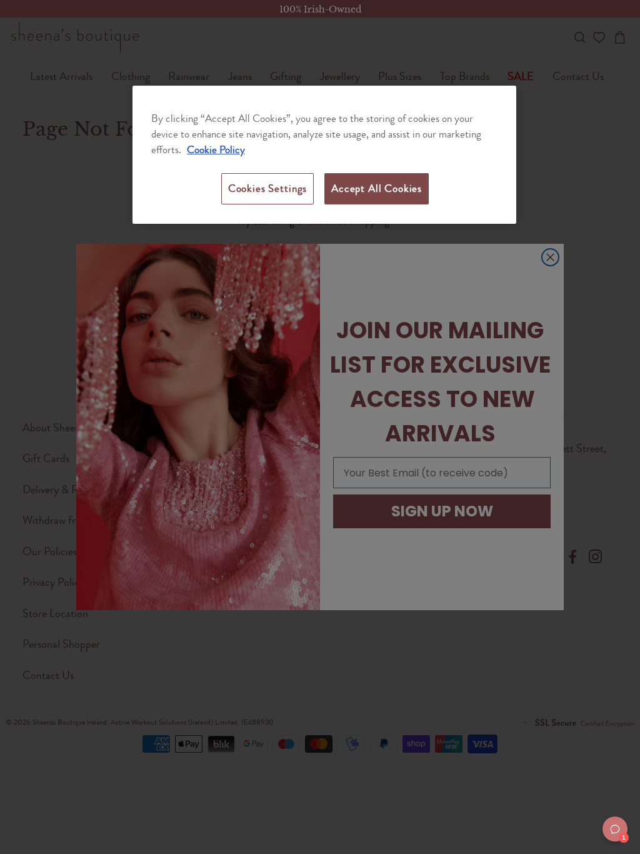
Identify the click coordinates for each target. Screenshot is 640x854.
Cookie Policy (216, 149)
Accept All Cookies (376, 188)
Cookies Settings (267, 188)
